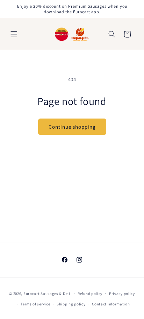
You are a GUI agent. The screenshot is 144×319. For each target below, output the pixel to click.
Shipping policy (71, 304)
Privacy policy (122, 293)
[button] (14, 34)
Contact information (111, 304)
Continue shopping (72, 126)
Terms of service (35, 304)
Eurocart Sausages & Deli (46, 293)
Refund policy (90, 293)
